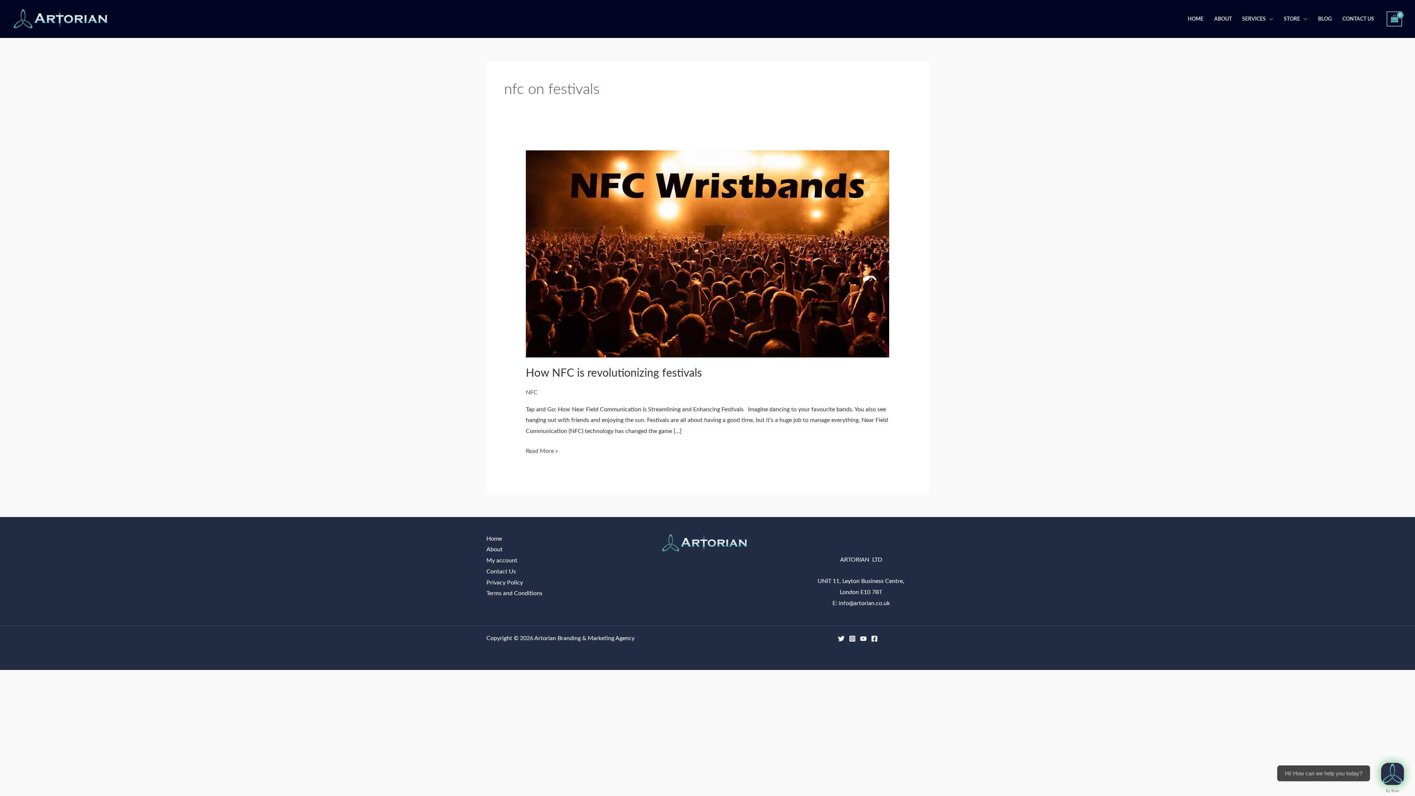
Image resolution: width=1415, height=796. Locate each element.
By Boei (1392, 791)
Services (1254, 19)
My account (501, 560)
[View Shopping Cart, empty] (1394, 19)
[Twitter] (841, 638)
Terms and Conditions (514, 593)
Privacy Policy (504, 583)
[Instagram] (852, 638)
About (1223, 19)
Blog (1325, 19)
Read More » (542, 450)
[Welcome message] (1392, 774)
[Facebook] (874, 638)
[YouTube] (863, 638)
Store (1292, 19)
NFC (532, 392)
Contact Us (1358, 19)
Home (1195, 19)
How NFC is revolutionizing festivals (614, 373)
